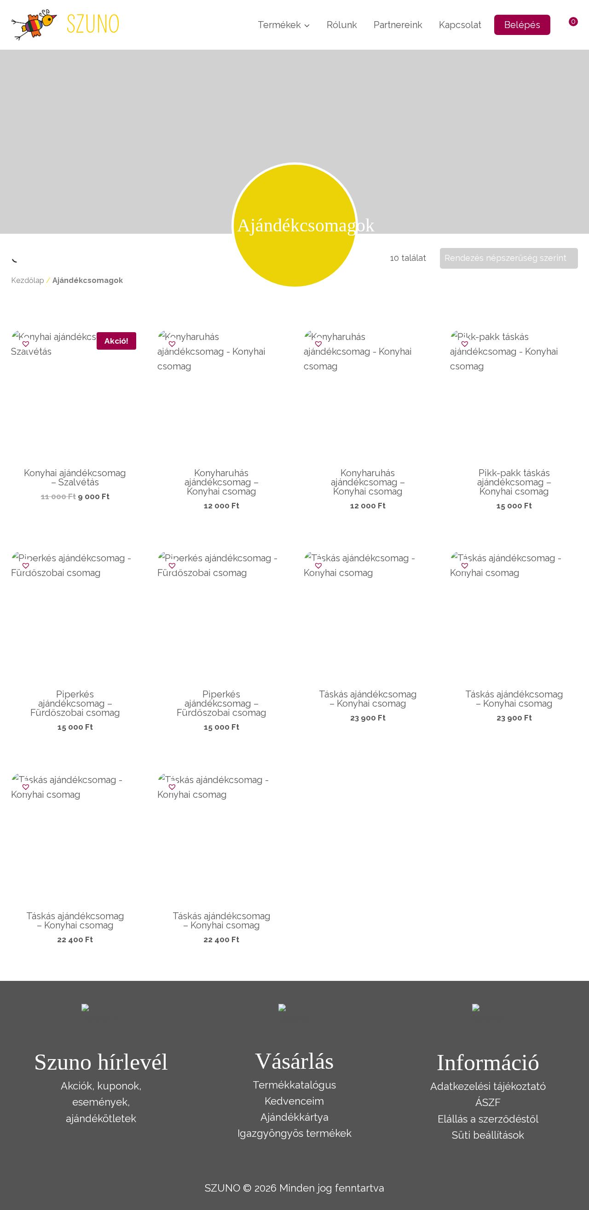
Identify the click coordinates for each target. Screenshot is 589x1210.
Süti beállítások (488, 1135)
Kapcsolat (460, 24)
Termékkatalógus (294, 1085)
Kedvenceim (294, 1101)
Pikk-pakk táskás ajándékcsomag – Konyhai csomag (514, 482)
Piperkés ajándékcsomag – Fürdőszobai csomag (75, 703)
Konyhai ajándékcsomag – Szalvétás (75, 477)
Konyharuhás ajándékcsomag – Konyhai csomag (222, 482)
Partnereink (398, 24)
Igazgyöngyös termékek (294, 1133)
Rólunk (342, 24)
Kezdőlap (27, 280)
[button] (24, 342)
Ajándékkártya (294, 1117)
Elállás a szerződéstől (488, 1119)
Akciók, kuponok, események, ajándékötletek (101, 1102)
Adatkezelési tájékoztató (488, 1086)
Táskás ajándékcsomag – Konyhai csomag (368, 699)
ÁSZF (488, 1102)
